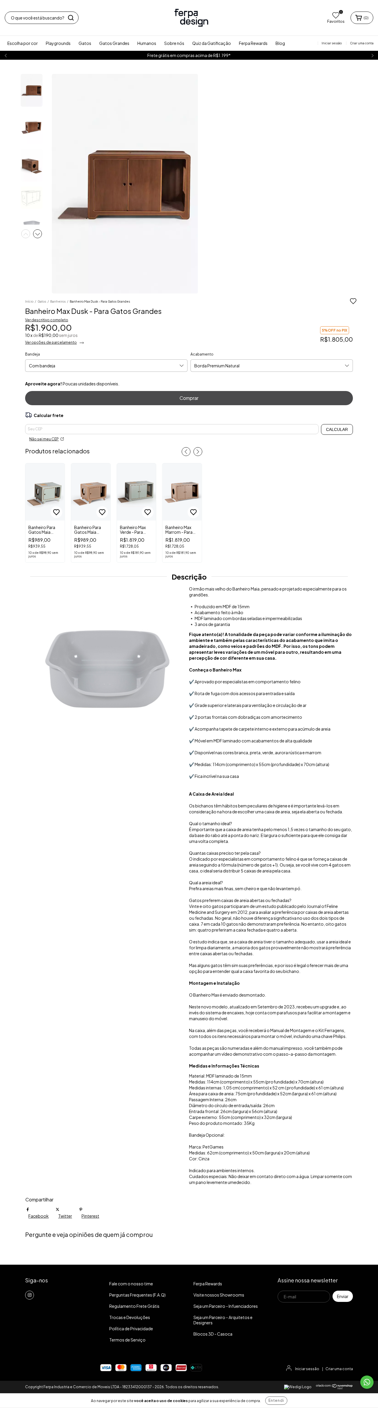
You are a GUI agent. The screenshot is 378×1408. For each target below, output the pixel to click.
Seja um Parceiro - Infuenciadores (225, 1306)
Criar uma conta (339, 1369)
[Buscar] (71, 17)
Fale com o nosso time (131, 1283)
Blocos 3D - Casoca (212, 1333)
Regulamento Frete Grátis (134, 1306)
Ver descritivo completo (46, 320)
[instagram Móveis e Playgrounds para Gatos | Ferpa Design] (29, 1295)
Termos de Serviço (127, 1339)
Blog (280, 43)
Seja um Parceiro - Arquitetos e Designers (222, 1320)
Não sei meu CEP (44, 439)
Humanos (146, 43)
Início (29, 301)
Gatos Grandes (114, 43)
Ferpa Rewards (253, 43)
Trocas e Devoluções (129, 1317)
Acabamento (202, 354)
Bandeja (32, 354)
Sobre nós (174, 43)
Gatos (85, 43)
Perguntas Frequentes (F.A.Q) (137, 1294)
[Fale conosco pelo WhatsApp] (367, 1382)
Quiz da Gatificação (211, 43)
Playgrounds (58, 43)
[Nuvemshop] (334, 1388)
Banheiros (58, 301)
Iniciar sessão (307, 1369)
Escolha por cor (22, 43)
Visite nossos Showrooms (218, 1294)
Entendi (276, 1400)
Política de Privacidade (131, 1328)
